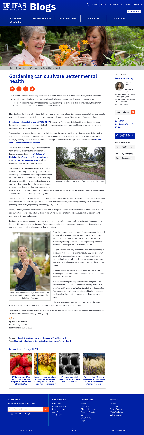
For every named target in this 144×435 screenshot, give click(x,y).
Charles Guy (19, 341)
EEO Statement (116, 415)
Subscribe (135, 11)
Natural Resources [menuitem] (42, 18)
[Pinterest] (16, 414)
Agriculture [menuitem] (15, 18)
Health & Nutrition (25, 338)
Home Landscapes (42, 338)
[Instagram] (29, 414)
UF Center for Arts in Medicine (33, 157)
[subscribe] (45, 409)
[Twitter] (12, 414)
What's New (86, 418)
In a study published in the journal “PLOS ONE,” (29, 122)
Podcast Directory (134, 4)
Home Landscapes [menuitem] (67, 18)
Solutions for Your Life (124, 124)
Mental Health (65, 341)
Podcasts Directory (88, 412)
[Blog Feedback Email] (25, 414)
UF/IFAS (118, 127)
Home (103, 4)
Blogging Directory (88, 409)
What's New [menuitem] (16, 22)
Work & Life (57, 412)
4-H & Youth (57, 415)
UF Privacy (114, 403)
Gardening (53, 341)
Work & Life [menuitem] (93, 18)
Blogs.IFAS (119, 121)
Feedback (85, 406)
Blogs (43, 6)
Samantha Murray (124, 78)
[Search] (88, 4)
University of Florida (117, 430)
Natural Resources (59, 406)
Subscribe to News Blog (126, 136)
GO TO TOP (72, 430)
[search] (133, 112)
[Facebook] (8, 414)
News (18, 68)
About (95, 4)
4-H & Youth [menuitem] (119, 18)
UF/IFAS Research (58, 338)
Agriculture (56, 403)
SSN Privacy (115, 406)
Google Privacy (116, 409)
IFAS (125, 430)
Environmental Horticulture (36, 341)
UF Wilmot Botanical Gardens (25, 160)
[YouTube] (20, 414)
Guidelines (85, 415)
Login (83, 420)
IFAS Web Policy (116, 412)
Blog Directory (116, 4)
